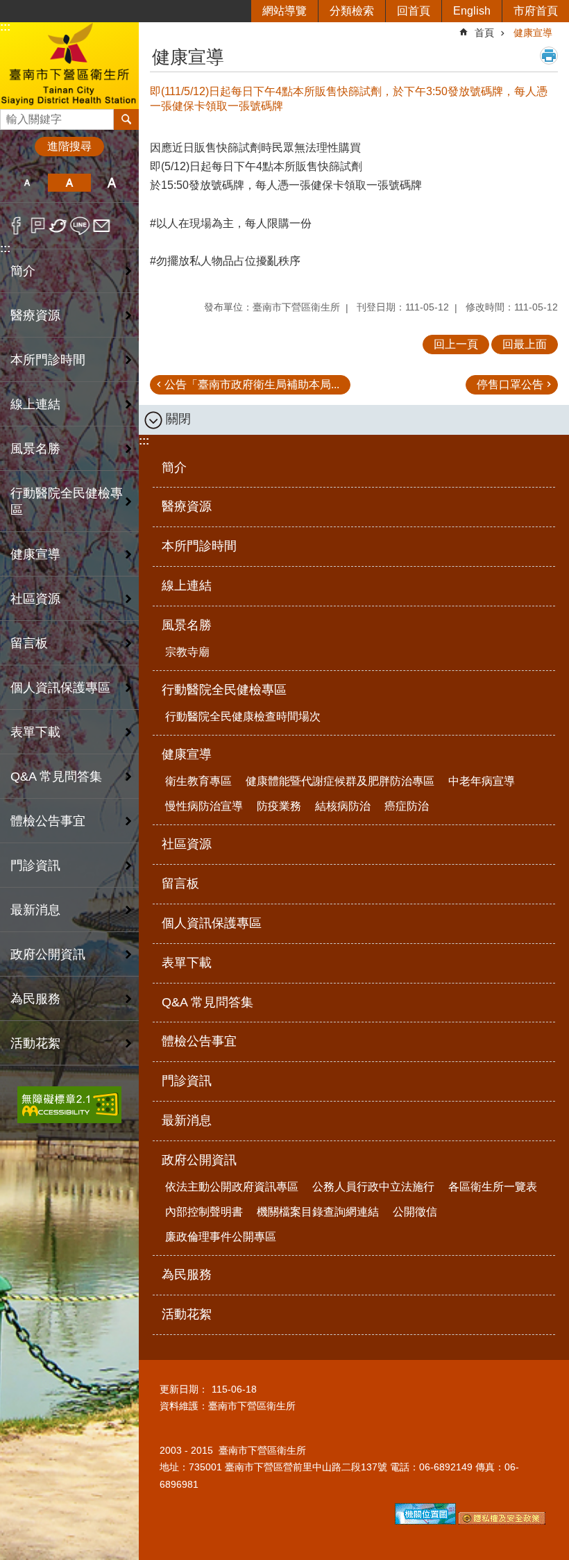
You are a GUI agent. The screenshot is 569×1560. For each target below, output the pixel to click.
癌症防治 (406, 806)
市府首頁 (535, 11)
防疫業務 (279, 806)
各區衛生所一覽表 (492, 1187)
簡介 (22, 271)
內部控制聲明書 (204, 1212)
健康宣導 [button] (35, 554)
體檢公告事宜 (47, 821)
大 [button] (112, 183)
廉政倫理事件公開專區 (220, 1237)
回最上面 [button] (524, 344)
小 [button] (27, 183)
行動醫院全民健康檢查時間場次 (243, 716)
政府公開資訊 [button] (47, 954)
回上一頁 (456, 344)
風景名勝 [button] (35, 449)
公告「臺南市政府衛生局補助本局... (251, 384)
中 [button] (69, 183)
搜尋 (11, 116)
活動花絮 (35, 1043)
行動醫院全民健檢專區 (224, 690)
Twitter (58, 225)
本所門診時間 (47, 360)
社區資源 (35, 599)
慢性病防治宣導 (204, 806)
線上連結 (35, 404)
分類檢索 (352, 11)
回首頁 (413, 11)
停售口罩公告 (510, 384)
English (472, 11)
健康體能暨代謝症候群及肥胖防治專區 (340, 781)
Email (101, 225)
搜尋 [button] (126, 119)
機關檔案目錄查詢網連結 (318, 1212)
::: (5, 27)
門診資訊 (35, 865)
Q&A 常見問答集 (56, 776)
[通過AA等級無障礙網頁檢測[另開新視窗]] (69, 1104)
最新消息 (35, 910)
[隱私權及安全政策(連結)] (502, 1521)
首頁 (484, 32)
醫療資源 (35, 315)
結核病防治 (343, 806)
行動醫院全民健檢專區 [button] (66, 501)
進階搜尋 (69, 146)
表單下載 (35, 732)
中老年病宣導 (481, 781)
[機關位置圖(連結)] (425, 1521)
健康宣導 (532, 32)
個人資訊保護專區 (60, 688)
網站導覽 (284, 11)
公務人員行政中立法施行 (373, 1187)
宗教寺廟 (187, 652)
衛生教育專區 (198, 781)
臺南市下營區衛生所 (69, 65)
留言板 (29, 643)
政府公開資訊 (199, 1160)
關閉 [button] (178, 419)
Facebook (16, 225)
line (80, 225)
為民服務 (35, 999)
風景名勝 (187, 625)
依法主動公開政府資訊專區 (231, 1187)
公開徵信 (415, 1212)
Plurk (38, 225)
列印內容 (549, 56)
